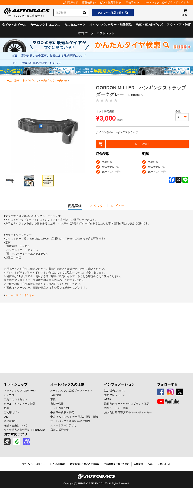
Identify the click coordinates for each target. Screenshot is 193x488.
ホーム (8, 80)
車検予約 (131, 2)
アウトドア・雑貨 (179, 24)
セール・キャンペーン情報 (19, 403)
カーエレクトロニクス (45, 24)
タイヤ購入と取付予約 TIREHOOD (24, 429)
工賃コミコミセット (16, 399)
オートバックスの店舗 (67, 384)
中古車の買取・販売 (62, 412)
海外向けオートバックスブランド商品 (126, 403)
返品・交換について (16, 425)
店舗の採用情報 (59, 429)
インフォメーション (119, 384)
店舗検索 (87, 2)
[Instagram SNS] (170, 392)
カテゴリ (9, 394)
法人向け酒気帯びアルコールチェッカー (128, 412)
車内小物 (62, 80)
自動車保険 (57, 403)
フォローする (167, 384)
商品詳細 (75, 207)
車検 (53, 399)
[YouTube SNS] (168, 401)
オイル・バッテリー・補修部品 (111, 24)
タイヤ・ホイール (14, 24)
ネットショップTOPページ (20, 390)
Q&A (6, 416)
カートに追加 (142, 143)
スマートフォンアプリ (63, 425)
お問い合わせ (164, 464)
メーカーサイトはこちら (19, 295)
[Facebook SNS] (160, 392)
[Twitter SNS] (179, 392)
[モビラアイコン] (26, 441)
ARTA (107, 399)
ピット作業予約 (109, 2)
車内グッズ (47, 80)
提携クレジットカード (117, 394)
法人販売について (114, 390)
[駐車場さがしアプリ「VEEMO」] (16, 441)
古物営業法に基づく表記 (116, 464)
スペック (96, 206)
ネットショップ (16, 384)
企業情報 (138, 464)
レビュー (118, 206)
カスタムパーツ (74, 24)
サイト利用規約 (57, 464)
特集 (6, 407)
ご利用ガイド (70, 2)
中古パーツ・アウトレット (96, 33)
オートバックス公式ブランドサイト (165, 2)
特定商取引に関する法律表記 (85, 464)
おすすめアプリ (16, 434)
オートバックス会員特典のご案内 (70, 421)
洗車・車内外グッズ (149, 24)
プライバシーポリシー (33, 464)
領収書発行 (10, 421)
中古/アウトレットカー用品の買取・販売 (74, 416)
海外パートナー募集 (116, 407)
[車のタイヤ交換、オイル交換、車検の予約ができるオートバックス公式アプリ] (7, 441)
